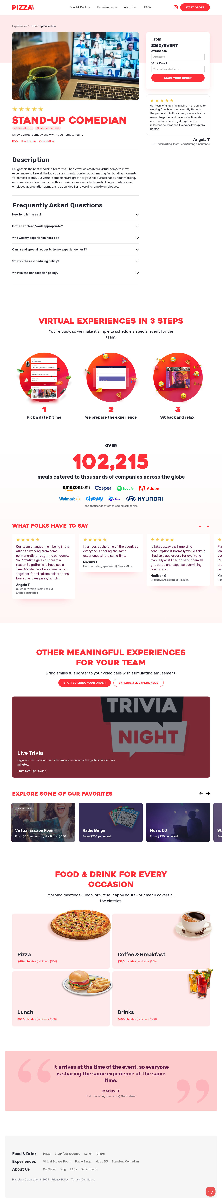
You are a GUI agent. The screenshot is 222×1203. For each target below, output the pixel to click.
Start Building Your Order (85, 683)
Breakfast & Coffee (67, 1153)
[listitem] (43, 566)
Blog (63, 1169)
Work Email (159, 63)
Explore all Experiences (138, 683)
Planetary (18, 1179)
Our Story (49, 1169)
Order (195, 7)
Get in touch (89, 1169)
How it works (29, 141)
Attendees (159, 51)
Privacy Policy (60, 1179)
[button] (79, 7)
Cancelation (46, 141)
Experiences (19, 26)
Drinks (100, 1153)
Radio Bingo (83, 1161)
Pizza (47, 1153)
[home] (23, 7)
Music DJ (101, 1161)
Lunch (88, 1153)
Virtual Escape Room (57, 1161)
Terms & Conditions (83, 1179)
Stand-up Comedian (125, 1161)
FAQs (147, 7)
